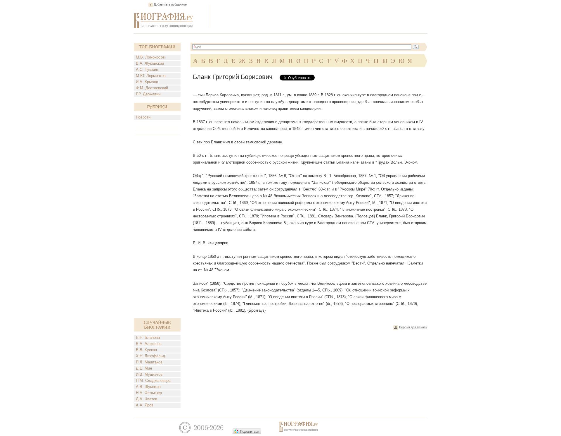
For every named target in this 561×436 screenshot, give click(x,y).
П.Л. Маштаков (149, 362)
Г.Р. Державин (148, 94)
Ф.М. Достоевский (152, 88)
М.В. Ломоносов (150, 57)
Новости (143, 117)
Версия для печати (413, 327)
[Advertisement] (320, 16)
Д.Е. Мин (144, 368)
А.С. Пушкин (147, 69)
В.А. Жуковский (150, 63)
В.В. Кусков (146, 350)
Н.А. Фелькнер (149, 393)
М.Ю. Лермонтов (151, 75)
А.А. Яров (144, 405)
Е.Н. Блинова (148, 337)
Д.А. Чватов (146, 399)
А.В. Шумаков (148, 386)
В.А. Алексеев (149, 343)
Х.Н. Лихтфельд (150, 356)
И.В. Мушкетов (149, 374)
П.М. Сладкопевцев (153, 380)
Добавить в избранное (170, 4)
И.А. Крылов (147, 82)
